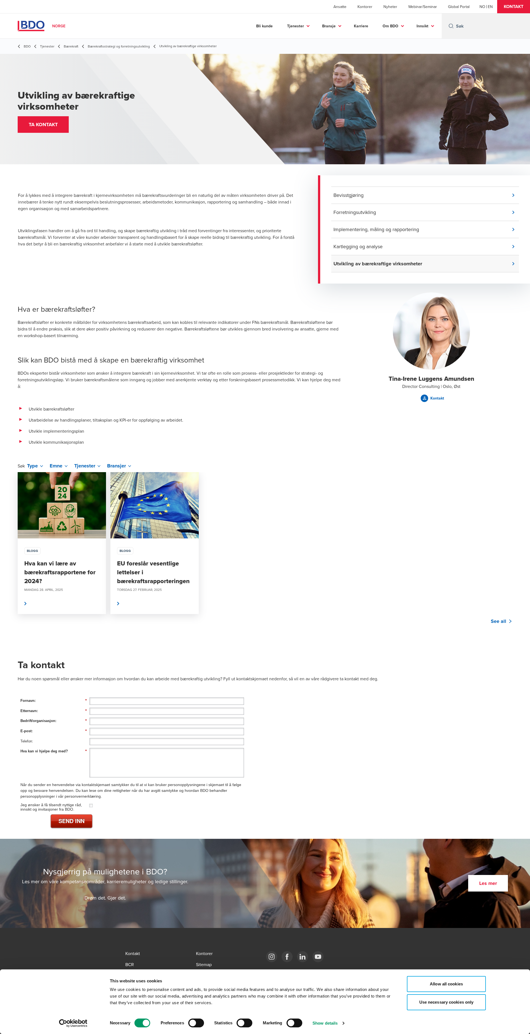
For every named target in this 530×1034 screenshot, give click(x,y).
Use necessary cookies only (446, 1002)
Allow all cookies (446, 984)
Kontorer (364, 6)
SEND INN (71, 821)
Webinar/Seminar (422, 6)
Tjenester (295, 26)
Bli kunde (264, 26)
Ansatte (339, 6)
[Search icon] (451, 26)
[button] (513, 6)
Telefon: (26, 741)
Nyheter (390, 6)
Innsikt (422, 26)
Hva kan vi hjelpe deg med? (53, 751)
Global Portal (459, 6)
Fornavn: (53, 701)
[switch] (196, 1023)
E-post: (53, 731)
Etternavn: (53, 711)
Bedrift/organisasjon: (53, 721)
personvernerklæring (83, 796)
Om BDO (390, 26)
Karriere (361, 26)
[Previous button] (9, 559)
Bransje (329, 26)
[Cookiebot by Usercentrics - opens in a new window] (73, 1023)
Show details (325, 1023)
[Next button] (520, 559)
